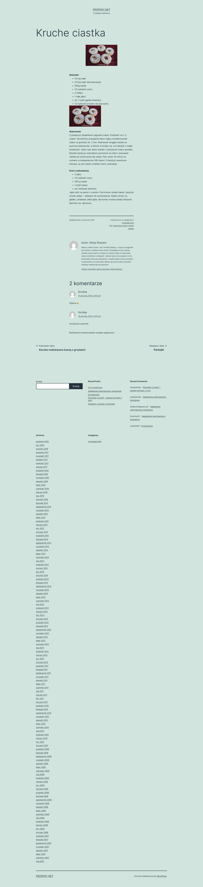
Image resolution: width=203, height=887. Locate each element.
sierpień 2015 (42, 514)
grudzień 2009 (42, 749)
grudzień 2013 (42, 579)
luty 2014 (40, 572)
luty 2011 (40, 698)
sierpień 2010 (42, 720)
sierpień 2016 (42, 481)
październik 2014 (43, 543)
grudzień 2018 (42, 441)
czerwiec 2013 (42, 601)
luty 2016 (40, 496)
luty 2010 (40, 742)
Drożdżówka (93, 395)
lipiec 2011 (40, 684)
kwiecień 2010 (42, 735)
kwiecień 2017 (42, 463)
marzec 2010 (41, 738)
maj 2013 (40, 604)
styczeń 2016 (42, 499)
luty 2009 (40, 785)
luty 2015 (40, 528)
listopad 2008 (42, 796)
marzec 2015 (41, 525)
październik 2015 (43, 507)
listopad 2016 (42, 474)
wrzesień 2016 (42, 478)
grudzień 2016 (42, 470)
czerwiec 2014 (42, 557)
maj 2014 (40, 561)
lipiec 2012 (40, 641)
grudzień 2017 (42, 452)
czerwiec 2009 (42, 771)
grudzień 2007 (42, 836)
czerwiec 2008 (42, 814)
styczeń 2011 (42, 702)
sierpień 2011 (41, 680)
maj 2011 (40, 691)
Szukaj (39, 381)
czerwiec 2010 (42, 727)
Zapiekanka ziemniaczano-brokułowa (104, 391)
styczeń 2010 (42, 745)
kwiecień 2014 (42, 565)
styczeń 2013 (42, 619)
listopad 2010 (42, 709)
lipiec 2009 (41, 767)
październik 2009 (43, 756)
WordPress (162, 876)
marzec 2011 (41, 695)
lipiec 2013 (40, 597)
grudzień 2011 (42, 666)
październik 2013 (43, 586)
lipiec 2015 (40, 517)
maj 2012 (40, 648)
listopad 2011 (42, 669)
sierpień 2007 (42, 850)
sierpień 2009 (42, 764)
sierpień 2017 (42, 460)
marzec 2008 (42, 825)
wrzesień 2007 (42, 847)
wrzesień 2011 (42, 677)
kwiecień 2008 (42, 821)
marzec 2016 (41, 492)
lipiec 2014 (40, 554)
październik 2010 (43, 713)
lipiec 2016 (40, 485)
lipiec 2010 (40, 724)
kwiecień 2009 (42, 778)
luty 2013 (40, 615)
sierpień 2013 (42, 593)
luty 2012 (40, 659)
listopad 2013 (42, 583)
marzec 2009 (42, 782)
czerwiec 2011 (42, 688)
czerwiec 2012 (42, 644)
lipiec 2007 (41, 854)
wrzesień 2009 (42, 760)
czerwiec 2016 (42, 489)
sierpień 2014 (42, 550)
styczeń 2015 (42, 532)
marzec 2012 (41, 655)
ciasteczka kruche (120, 226)
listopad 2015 (42, 503)
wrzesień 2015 (42, 510)
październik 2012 (43, 630)
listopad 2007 (42, 840)
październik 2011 (43, 673)
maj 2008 (40, 818)
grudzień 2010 (42, 706)
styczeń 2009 (42, 789)
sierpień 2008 (42, 807)
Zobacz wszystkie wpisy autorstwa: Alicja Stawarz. (101, 269)
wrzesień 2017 (42, 456)
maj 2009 (40, 774)
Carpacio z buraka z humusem (101, 404)
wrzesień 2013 (42, 590)
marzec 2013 (41, 612)
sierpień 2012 (42, 637)
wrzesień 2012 (42, 633)
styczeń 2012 (42, 662)
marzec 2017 (41, 467)
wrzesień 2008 (42, 803)
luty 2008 (40, 829)
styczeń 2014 (42, 575)
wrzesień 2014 (42, 546)
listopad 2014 (42, 539)
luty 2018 (40, 445)
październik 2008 (43, 800)
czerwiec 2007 (42, 858)
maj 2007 (40, 861)
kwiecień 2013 (42, 608)
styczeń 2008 (42, 832)
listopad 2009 (42, 753)
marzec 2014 (42, 568)
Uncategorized (128, 223)
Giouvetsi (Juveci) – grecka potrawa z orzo (105, 399)
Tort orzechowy (95, 387)
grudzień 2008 (42, 793)
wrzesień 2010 (42, 717)
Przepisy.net (101, 9)
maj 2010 (40, 731)
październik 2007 (43, 843)
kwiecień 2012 (42, 651)
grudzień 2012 (42, 622)
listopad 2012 (42, 626)
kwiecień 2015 (42, 521)
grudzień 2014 (42, 536)
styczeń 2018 (42, 449)
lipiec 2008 (41, 811)
